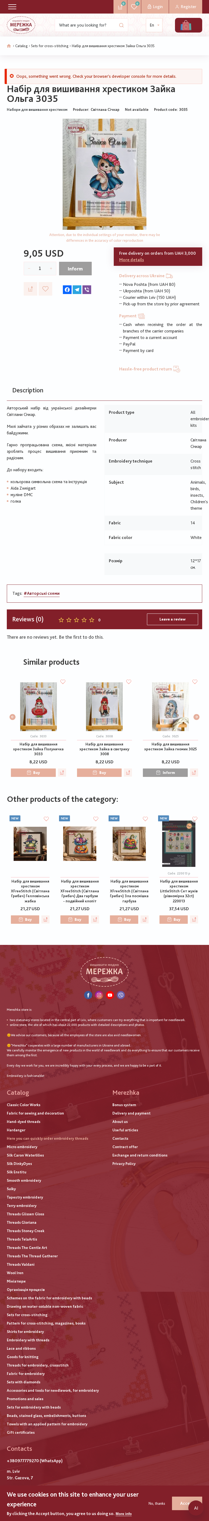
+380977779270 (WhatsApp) (35, 1460)
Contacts (120, 1138)
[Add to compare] (30, 289)
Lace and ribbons (21, 1348)
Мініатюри (16, 1281)
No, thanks (157, 1503)
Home (9, 46)
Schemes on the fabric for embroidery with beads (49, 1298)
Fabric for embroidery (26, 1373)
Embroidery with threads (28, 1340)
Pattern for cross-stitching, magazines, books (46, 1323)
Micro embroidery (22, 1147)
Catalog (21, 46)
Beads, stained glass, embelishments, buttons (46, 1415)
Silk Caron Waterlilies (25, 1155)
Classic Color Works (23, 1105)
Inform (75, 269)
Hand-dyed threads (23, 1121)
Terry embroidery (21, 1205)
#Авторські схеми (42, 593)
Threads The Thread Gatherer (32, 1256)
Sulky (11, 1189)
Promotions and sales (25, 1399)
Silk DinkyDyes (19, 1163)
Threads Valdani (21, 1264)
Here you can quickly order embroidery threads (47, 1138)
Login (158, 6)
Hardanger (16, 1130)
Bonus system (124, 1105)
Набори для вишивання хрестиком (37, 109)
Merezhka (125, 1092)
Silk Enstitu (16, 1172)
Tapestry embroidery (25, 1197)
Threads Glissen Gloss (25, 1214)
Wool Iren (15, 1273)
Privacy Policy (124, 1163)
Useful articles (125, 1130)
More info (124, 1514)
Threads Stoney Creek (25, 1231)
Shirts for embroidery (25, 1331)
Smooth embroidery (24, 1180)
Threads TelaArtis (22, 1239)
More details (131, 259)
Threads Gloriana (21, 1222)
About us (120, 1121)
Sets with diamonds (23, 1382)
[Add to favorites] (45, 289)
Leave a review (172, 619)
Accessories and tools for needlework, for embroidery (53, 1390)
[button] (13, 717)
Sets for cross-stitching (50, 46)
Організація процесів (26, 1289)
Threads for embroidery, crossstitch (38, 1365)
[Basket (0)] (185, 25)
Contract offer (125, 1147)
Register (188, 6)
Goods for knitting (22, 1357)
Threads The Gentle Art (27, 1247)
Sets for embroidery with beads (34, 1407)
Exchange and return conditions (139, 1155)
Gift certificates (21, 1432)
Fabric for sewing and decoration (35, 1113)
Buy (36, 772)
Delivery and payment (131, 1113)
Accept (187, 1503)
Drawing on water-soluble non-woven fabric (45, 1306)
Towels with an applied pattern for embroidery (47, 1424)
